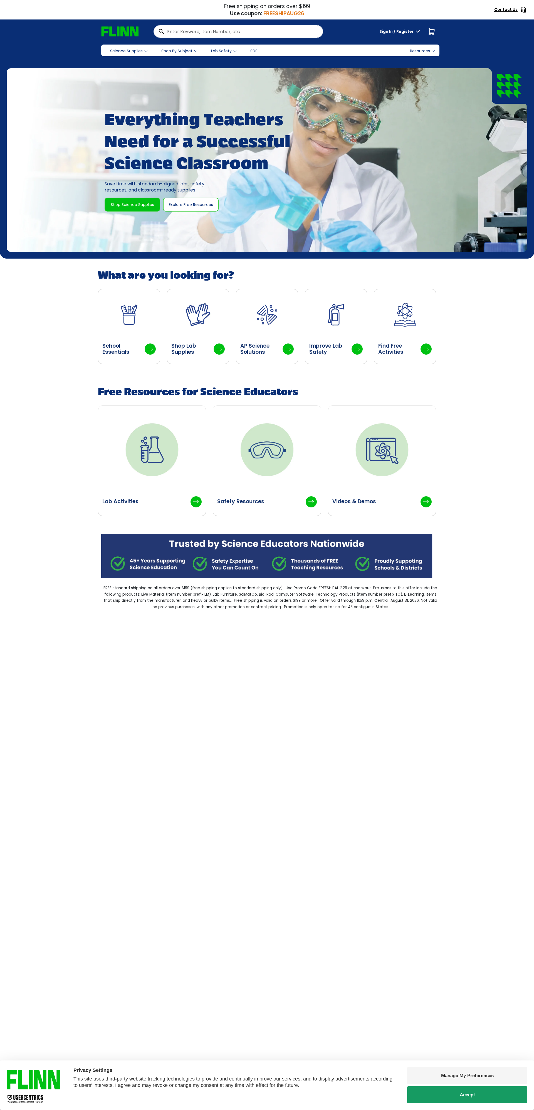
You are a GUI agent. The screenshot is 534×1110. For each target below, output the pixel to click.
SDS (254, 51)
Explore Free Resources (191, 204)
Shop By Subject (176, 51)
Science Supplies (126, 51)
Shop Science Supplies (132, 204)
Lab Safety (221, 51)
